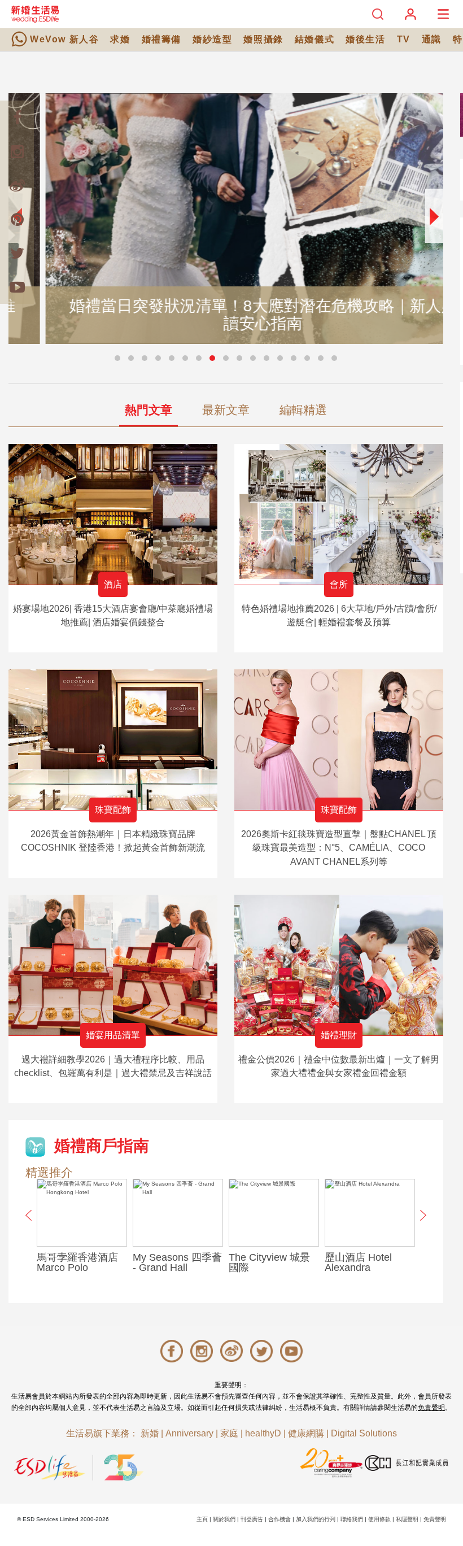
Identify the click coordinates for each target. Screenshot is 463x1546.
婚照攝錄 (263, 39)
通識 (432, 39)
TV (403, 39)
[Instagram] (17, 151)
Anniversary (189, 1433)
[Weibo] (17, 185)
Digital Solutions (364, 1433)
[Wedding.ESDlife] (35, 14)
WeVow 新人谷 (64, 39)
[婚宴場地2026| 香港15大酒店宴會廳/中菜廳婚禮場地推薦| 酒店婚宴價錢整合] (112, 514)
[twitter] (17, 253)
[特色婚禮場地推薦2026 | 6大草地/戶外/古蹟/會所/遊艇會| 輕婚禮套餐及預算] (338, 514)
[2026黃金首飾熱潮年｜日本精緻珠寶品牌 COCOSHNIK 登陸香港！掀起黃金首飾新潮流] (112, 739)
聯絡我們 (351, 1519)
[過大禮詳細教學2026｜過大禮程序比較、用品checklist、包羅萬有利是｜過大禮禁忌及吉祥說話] (112, 965)
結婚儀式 (314, 39)
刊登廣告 (252, 1519)
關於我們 (224, 1519)
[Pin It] (17, 219)
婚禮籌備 (161, 39)
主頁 (202, 1519)
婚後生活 (365, 39)
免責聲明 (431, 1408)
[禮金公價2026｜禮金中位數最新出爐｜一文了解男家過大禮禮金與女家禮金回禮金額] (338, 965)
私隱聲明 (407, 1519)
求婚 (120, 39)
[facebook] (17, 117)
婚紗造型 (212, 39)
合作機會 (279, 1519)
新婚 (150, 1433)
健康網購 (306, 1433)
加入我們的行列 (315, 1519)
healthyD (263, 1433)
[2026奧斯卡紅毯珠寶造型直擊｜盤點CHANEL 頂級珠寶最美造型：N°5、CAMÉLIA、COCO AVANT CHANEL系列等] (338, 739)
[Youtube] (17, 287)
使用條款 (379, 1519)
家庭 (229, 1433)
